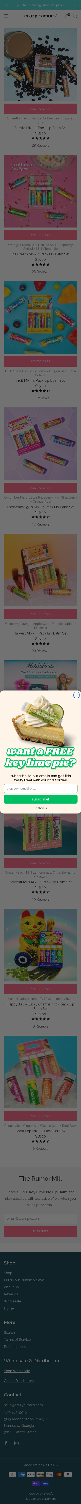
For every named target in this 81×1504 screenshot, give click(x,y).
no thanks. (40, 808)
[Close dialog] (76, 695)
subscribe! (40, 799)
